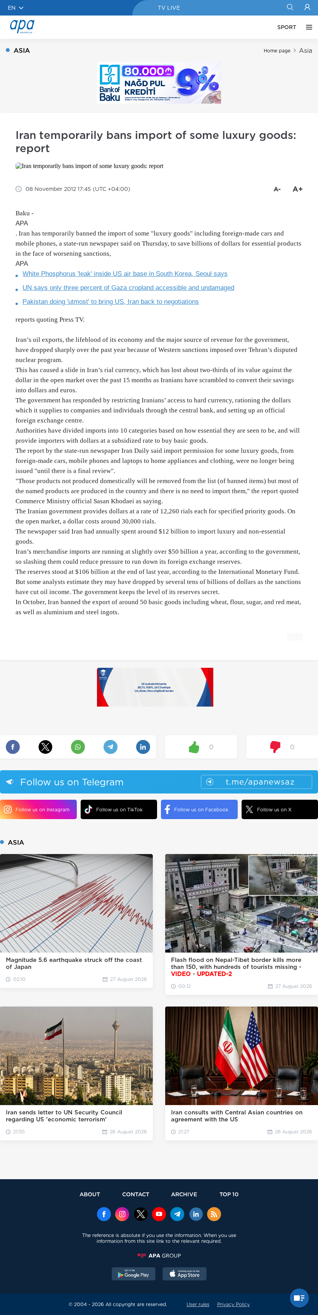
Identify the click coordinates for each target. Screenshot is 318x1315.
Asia (305, 50)
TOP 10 (228, 1194)
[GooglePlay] (134, 1274)
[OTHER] (307, 27)
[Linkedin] (196, 1215)
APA (22, 223)
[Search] (290, 7)
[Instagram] (122, 1215)
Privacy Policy (233, 1304)
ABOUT (90, 1194)
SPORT (286, 27)
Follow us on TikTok (119, 810)
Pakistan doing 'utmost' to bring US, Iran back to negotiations (110, 301)
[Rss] (214, 1215)
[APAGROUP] (159, 1256)
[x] (141, 1215)
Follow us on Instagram (42, 810)
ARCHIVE (184, 1194)
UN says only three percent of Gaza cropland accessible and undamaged (128, 287)
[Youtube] (159, 1215)
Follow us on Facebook (201, 810)
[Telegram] (177, 1215)
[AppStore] (184, 1274)
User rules (198, 1304)
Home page (277, 51)
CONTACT (135, 1194)
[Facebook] (104, 1215)
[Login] (307, 8)
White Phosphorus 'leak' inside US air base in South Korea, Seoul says (125, 273)
